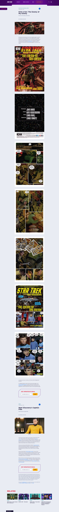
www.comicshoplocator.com (23, 384)
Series (8, 500)
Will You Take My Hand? (29, 451)
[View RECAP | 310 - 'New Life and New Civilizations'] (12, 497)
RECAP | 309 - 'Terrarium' (23, 501)
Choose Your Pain (36, 445)
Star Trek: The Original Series (24, 8)
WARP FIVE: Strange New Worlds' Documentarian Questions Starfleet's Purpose (46, 503)
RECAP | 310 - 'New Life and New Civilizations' (12, 502)
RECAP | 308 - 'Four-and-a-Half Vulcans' (35, 502)
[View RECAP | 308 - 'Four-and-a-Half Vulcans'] (35, 497)
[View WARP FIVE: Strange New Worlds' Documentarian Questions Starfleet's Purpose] (46, 497)
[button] (9, 2)
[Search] (49, 2)
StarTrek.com (30, 41)
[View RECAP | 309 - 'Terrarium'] (24, 497)
